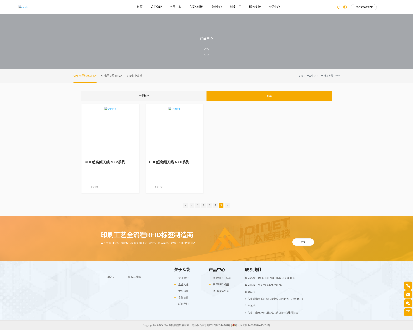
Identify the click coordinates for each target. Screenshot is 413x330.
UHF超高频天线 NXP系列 (105, 162)
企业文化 (183, 284)
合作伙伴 (183, 297)
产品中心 (175, 7)
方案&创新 (196, 7)
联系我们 (183, 304)
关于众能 (156, 7)
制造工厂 (235, 7)
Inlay (269, 95)
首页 (140, 7)
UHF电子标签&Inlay (84, 75)
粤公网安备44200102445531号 (253, 325)
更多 (303, 242)
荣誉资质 (183, 291)
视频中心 (216, 7)
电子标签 (144, 95)
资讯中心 (274, 7)
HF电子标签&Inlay (111, 75)
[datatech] (48, 7)
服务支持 (255, 7)
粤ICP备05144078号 (218, 325)
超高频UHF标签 (222, 278)
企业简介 (183, 278)
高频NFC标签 (221, 284)
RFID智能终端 (134, 75)
